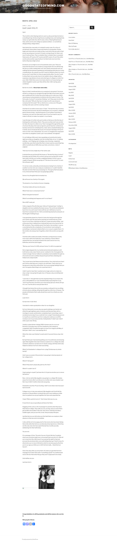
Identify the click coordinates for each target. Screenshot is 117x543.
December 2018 (73, 125)
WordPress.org (72, 164)
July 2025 (71, 92)
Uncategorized (72, 143)
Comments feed (73, 161)
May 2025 (71, 95)
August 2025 (72, 89)
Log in (70, 155)
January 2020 (72, 113)
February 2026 (72, 86)
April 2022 (71, 101)
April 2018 (71, 131)
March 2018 (72, 134)
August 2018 (72, 128)
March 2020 (72, 110)
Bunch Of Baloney (73, 43)
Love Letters (72, 37)
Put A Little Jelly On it (74, 49)
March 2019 (72, 119)
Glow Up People (73, 46)
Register (71, 153)
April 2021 (71, 107)
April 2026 (71, 83)
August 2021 (72, 104)
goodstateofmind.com (44, 5)
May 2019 (71, 116)
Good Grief (71, 40)
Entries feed (72, 158)
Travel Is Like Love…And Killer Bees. (85, 58)
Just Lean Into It (30, 28)
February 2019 (72, 122)
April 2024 (71, 98)
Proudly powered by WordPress (30, 539)
